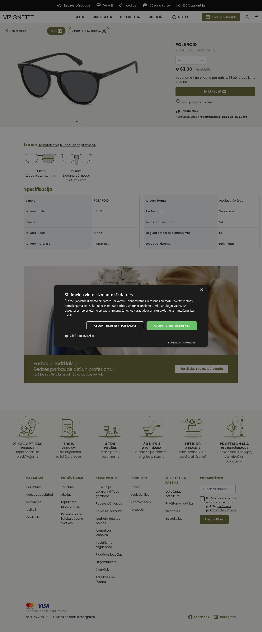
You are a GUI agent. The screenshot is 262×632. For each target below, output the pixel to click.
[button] (79, 336)
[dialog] (131, 316)
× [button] (201, 289)
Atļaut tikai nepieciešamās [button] (115, 325)
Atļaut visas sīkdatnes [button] (172, 325)
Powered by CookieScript (182, 342)
